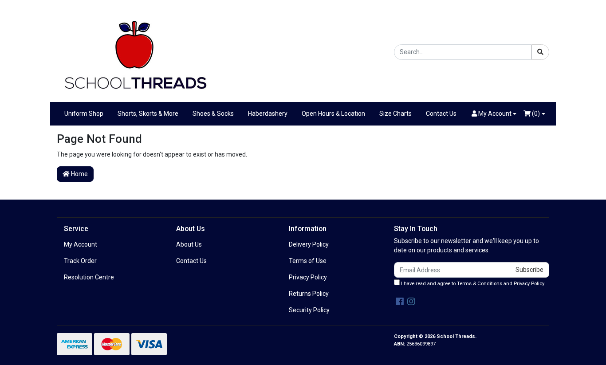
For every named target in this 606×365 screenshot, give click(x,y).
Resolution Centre (89, 277)
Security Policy (309, 310)
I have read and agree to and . (472, 284)
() (535, 113)
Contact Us (441, 113)
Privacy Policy (308, 277)
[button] (494, 114)
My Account (80, 244)
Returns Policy (309, 293)
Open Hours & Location (333, 113)
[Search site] (540, 52)
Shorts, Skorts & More (148, 113)
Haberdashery (267, 113)
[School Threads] (134, 51)
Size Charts (395, 113)
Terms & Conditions (479, 284)
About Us (189, 244)
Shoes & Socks (213, 113)
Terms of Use (308, 260)
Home (79, 173)
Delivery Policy (309, 244)
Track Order (80, 260)
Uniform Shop (83, 113)
